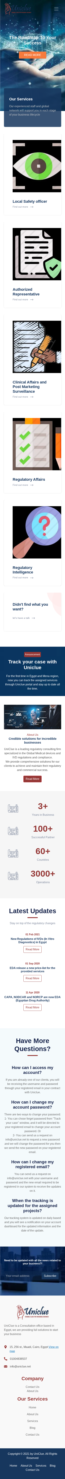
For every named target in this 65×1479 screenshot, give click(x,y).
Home (32, 1407)
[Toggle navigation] (56, 8)
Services (32, 1421)
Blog (32, 1427)
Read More (32, 778)
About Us (32, 1391)
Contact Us (32, 1386)
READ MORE (32, 55)
